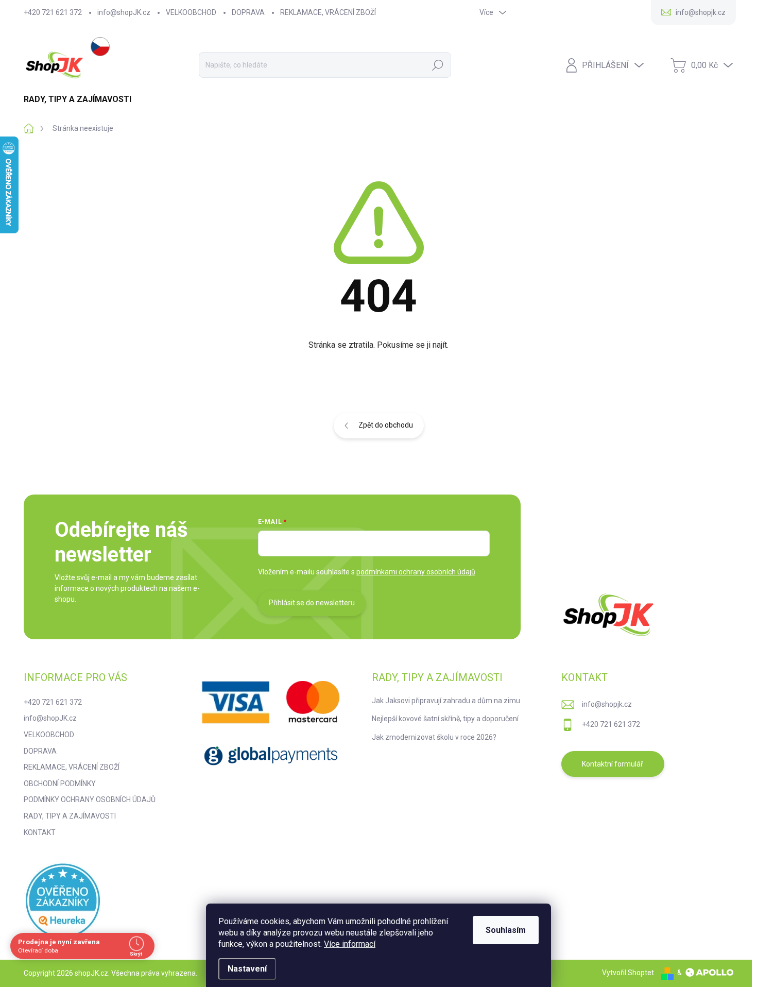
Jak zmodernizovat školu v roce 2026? (434, 737)
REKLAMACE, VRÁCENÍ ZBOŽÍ (328, 12)
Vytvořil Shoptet (628, 972)
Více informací (349, 944)
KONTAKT (40, 832)
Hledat (438, 65)
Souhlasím (506, 930)
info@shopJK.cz (123, 12)
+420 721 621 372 (53, 12)
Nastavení (247, 969)
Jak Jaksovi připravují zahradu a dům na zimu (446, 700)
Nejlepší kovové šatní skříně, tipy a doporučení (445, 718)
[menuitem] (81, 99)
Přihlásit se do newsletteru (312, 603)
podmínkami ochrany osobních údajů (415, 572)
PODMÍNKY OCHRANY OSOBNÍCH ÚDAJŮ (90, 799)
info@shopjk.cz (607, 704)
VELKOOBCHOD (191, 12)
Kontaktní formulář (612, 764)
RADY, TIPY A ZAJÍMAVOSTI (70, 816)
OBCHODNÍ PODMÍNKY (60, 783)
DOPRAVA (248, 12)
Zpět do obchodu (385, 425)
